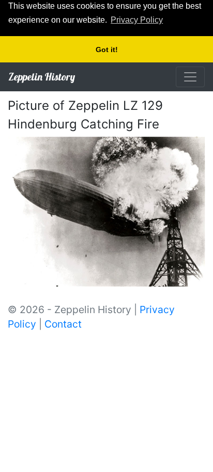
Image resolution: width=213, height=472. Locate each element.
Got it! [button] (107, 49)
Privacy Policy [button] (137, 19)
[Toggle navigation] (190, 77)
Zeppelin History (41, 76)
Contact (63, 324)
